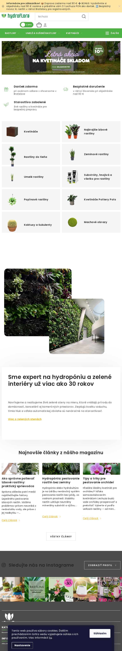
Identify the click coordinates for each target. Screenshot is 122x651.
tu (50, 638)
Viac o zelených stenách (25, 419)
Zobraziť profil (100, 565)
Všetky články (61, 536)
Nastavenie (22, 645)
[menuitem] (12, 33)
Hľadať (83, 16)
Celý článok (9, 520)
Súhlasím (100, 633)
